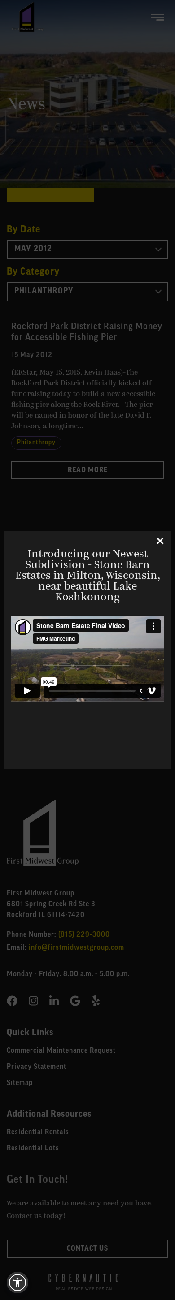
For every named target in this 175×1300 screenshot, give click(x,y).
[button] (17, 1282)
